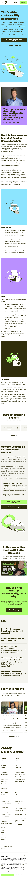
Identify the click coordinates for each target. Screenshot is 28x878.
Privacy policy (24, 855)
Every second (6, 483)
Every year (6, 478)
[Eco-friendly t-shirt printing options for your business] (12, 717)
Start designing (14, 610)
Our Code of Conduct (14, 45)
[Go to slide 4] (18, 736)
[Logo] (6, 3)
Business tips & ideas (8, 715)
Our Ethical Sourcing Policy (14, 507)
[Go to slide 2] (16, 435)
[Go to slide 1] (13, 435)
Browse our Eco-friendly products (14, 501)
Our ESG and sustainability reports (14, 40)
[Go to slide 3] (16, 736)
